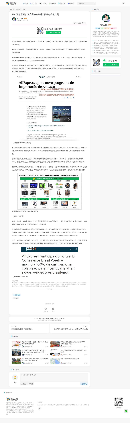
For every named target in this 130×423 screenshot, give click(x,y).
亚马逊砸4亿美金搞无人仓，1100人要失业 (106, 50)
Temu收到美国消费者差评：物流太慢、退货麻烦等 (74, 351)
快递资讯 (44, 3)
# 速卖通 (16, 298)
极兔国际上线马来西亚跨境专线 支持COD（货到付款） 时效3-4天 (73, 343)
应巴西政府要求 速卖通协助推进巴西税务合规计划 (35, 14)
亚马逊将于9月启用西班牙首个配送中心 (105, 45)
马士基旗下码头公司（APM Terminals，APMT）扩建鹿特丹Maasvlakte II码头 (34, 351)
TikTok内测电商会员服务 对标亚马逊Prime (106, 53)
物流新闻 (34, 3)
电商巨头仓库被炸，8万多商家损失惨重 (105, 48)
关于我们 (40, 402)
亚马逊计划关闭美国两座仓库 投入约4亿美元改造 (107, 43)
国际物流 (53, 3)
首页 (26, 3)
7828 (98, 28)
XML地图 (86, 405)
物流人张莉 (20, 18)
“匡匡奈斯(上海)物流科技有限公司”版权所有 (58, 405)
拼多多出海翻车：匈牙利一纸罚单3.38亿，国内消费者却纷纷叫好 (35, 343)
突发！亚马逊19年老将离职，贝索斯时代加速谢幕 (107, 40)
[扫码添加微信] (126, 411)
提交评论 (84, 384)
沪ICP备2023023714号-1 (76, 405)
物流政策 (62, 3)
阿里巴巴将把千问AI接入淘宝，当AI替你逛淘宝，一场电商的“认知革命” (35, 359)
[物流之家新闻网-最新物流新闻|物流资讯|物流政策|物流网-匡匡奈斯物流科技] (11, 3)
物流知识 (72, 3)
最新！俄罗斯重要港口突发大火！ (71, 358)
